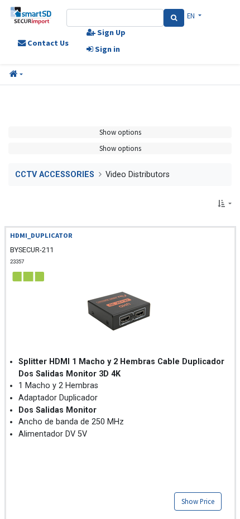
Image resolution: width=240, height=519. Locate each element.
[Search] (174, 18)
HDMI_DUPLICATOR (41, 235)
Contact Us (47, 43)
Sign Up (110, 32)
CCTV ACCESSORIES (54, 174)
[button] (16, 74)
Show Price (197, 501)
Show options (120, 132)
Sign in (106, 49)
